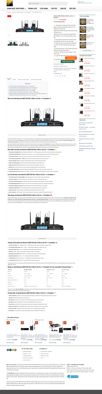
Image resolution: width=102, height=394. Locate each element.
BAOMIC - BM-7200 (63, 68)
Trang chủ (9, 12)
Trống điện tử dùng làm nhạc (86, 146)
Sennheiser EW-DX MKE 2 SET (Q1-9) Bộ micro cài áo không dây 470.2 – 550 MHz (41, 337)
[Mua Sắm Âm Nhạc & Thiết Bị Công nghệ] (12, 3)
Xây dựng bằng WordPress (85, 131)
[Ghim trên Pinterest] (62, 76)
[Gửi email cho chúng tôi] (10, 350)
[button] (8, 35)
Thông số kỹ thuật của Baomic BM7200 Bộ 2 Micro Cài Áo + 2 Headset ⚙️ (23, 92)
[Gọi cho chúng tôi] (13, 350)
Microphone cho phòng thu (85, 143)
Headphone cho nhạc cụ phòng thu (86, 139)
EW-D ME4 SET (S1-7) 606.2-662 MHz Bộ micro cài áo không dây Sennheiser (70, 337)
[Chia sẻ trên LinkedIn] (65, 76)
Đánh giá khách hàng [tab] (36, 79)
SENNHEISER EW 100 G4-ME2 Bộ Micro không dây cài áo (55, 336)
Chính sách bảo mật (44, 353)
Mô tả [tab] (9, 79)
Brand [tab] (14, 79)
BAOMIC (57, 68)
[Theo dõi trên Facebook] (8, 350)
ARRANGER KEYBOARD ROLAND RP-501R (87, 149)
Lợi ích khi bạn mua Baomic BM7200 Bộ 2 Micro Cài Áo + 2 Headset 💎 (22, 89)
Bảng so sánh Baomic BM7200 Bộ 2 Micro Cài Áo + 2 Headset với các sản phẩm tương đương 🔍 (27, 93)
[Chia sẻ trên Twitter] (57, 76)
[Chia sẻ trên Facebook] (55, 76)
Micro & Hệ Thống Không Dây (17, 12)
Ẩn (29, 83)
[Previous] (7, 331)
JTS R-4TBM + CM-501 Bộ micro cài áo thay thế (13, 336)
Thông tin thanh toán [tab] (23, 79)
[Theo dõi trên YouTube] (15, 350)
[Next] (77, 331)
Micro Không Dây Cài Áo (37, 12)
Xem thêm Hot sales (87, 50)
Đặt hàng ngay (10, 342)
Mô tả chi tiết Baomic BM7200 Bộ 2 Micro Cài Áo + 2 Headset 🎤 (21, 86)
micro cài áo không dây (71, 68)
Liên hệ (42, 357)
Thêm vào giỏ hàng (68, 61)
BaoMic (55, 71)
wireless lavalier (66, 69)
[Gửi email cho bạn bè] (60, 76)
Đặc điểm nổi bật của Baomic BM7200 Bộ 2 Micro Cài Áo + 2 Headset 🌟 (23, 87)
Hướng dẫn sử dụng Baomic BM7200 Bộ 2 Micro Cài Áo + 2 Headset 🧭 (22, 95)
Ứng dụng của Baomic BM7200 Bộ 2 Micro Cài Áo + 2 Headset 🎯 (21, 90)
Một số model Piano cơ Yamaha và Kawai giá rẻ (87, 135)
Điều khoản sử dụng (45, 355)
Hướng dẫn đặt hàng (27, 355)
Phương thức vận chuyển (28, 357)
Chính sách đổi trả (26, 360)
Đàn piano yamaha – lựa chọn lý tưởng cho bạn (87, 128)
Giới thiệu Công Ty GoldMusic (46, 351)
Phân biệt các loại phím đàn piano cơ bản (86, 123)
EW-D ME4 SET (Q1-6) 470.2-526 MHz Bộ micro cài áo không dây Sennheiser (28, 337)
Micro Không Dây (28, 12)
